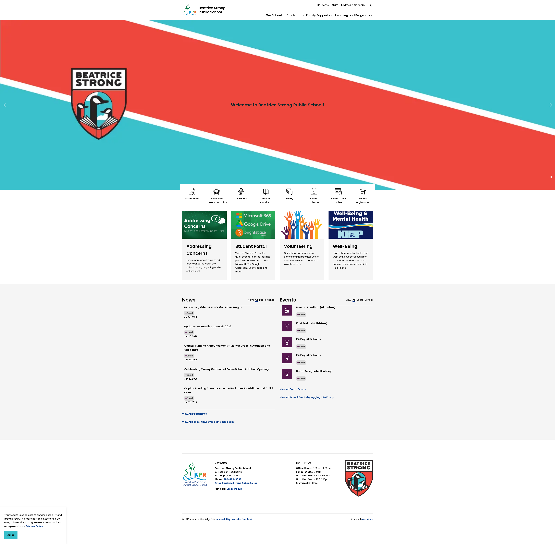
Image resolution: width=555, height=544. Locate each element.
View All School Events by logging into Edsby (307, 397)
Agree (10, 534)
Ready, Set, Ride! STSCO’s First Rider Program (214, 307)
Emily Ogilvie (235, 488)
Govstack (367, 519)
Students (323, 5)
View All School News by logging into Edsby (208, 422)
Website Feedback (242, 519)
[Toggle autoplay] (550, 177)
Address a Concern (353, 5)
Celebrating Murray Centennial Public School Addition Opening (226, 369)
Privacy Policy (34, 526)
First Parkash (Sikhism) (311, 323)
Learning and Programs (352, 15)
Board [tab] (262, 299)
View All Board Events (293, 389)
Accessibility (223, 519)
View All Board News (194, 413)
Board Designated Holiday (314, 371)
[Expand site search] (370, 5)
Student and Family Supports (308, 15)
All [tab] (256, 299)
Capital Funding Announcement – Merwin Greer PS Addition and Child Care (227, 348)
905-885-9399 (232, 479)
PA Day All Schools (308, 339)
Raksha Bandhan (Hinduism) (315, 307)
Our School (274, 15)
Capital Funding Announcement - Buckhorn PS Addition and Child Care (228, 390)
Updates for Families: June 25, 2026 (208, 326)
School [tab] (271, 299)
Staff (335, 5)
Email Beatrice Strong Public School (236, 483)
